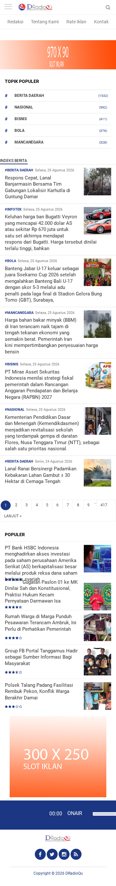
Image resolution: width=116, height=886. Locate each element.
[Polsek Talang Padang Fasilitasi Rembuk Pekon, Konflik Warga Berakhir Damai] (97, 696)
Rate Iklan (76, 21)
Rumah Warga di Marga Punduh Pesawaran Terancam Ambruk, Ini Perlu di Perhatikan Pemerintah (40, 623)
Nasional (24, 107)
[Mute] (87, 813)
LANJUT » (13, 516)
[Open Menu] (8, 7)
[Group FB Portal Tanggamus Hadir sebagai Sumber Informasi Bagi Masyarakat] (97, 662)
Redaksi (15, 21)
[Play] (21, 815)
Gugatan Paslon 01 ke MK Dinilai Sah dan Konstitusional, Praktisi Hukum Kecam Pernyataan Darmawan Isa (41, 591)
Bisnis (21, 119)
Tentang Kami (45, 21)
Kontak (101, 21)
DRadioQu (74, 873)
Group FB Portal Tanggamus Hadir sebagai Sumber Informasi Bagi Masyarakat (41, 657)
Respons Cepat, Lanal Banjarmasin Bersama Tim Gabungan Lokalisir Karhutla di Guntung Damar (37, 187)
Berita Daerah (29, 95)
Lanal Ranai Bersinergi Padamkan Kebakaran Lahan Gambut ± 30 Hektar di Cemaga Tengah (40, 475)
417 (104, 505)
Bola (19, 130)
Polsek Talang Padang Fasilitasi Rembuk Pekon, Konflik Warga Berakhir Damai (39, 691)
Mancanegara (29, 142)
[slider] (102, 818)
